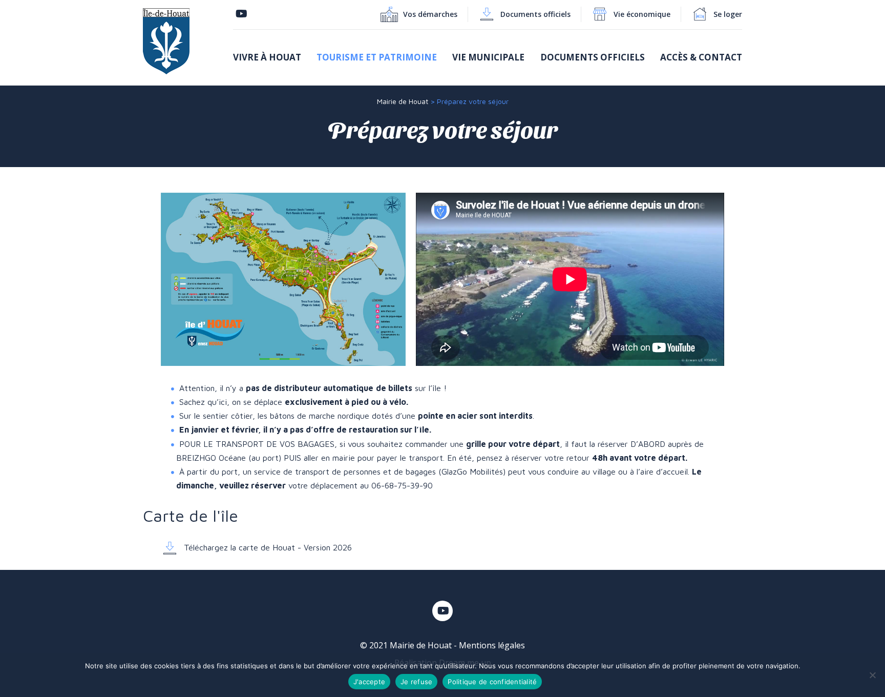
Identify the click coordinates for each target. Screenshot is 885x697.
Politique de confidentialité (492, 682)
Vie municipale (488, 57)
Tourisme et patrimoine (377, 57)
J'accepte (369, 682)
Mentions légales (492, 645)
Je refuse (416, 682)
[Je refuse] (872, 675)
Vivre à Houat (267, 57)
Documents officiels (535, 14)
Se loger (727, 14)
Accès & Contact (701, 57)
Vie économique (642, 14)
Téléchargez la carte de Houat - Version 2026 (266, 547)
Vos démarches (430, 14)
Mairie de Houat (402, 101)
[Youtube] (241, 14)
